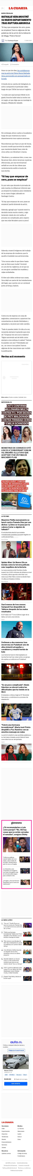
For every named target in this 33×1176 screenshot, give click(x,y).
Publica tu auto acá (16, 1050)
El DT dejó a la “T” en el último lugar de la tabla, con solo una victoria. (15, 616)
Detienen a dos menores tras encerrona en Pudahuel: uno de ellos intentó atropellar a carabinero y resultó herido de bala (15, 647)
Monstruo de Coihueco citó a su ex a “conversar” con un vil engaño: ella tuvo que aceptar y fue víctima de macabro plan (16, 453)
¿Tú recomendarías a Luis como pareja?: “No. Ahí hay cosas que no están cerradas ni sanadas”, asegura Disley (16, 831)
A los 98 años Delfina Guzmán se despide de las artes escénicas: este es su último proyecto (12, 952)
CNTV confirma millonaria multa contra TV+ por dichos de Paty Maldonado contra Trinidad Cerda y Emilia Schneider (13, 970)
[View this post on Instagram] (12, 377)
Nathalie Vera (22, 397)
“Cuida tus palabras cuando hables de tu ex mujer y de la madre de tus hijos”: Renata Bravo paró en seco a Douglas (10, 861)
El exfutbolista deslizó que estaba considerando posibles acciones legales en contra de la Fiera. (16, 534)
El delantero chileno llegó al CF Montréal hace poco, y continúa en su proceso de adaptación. (15, 697)
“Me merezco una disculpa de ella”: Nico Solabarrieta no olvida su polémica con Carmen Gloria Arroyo (13, 943)
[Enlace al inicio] (16, 823)
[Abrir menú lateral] (2, 8)
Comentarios (15, 64)
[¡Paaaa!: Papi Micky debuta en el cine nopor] (27, 978)
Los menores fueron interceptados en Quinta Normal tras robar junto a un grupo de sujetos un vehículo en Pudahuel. (15, 657)
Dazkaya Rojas (13, 40)
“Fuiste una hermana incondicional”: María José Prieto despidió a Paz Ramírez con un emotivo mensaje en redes (15, 728)
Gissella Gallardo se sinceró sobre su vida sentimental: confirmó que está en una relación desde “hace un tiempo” (13, 961)
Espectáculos (7, 13)
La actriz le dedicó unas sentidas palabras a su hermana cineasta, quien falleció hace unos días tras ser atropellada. (16, 737)
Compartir (6, 64)
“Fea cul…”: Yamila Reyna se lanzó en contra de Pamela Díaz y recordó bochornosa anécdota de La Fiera (13, 926)
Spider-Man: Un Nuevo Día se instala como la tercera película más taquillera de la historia (15, 564)
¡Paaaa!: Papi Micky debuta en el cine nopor (12, 977)
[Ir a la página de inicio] (18, 8)
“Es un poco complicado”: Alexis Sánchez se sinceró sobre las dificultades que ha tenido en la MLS (15, 688)
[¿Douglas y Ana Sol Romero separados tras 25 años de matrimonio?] (25, 882)
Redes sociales (13, 397)
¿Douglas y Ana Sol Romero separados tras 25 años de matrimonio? (11, 882)
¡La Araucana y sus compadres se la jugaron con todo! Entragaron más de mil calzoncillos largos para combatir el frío (10, 872)
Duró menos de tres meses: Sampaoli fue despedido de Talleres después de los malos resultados (14, 608)
